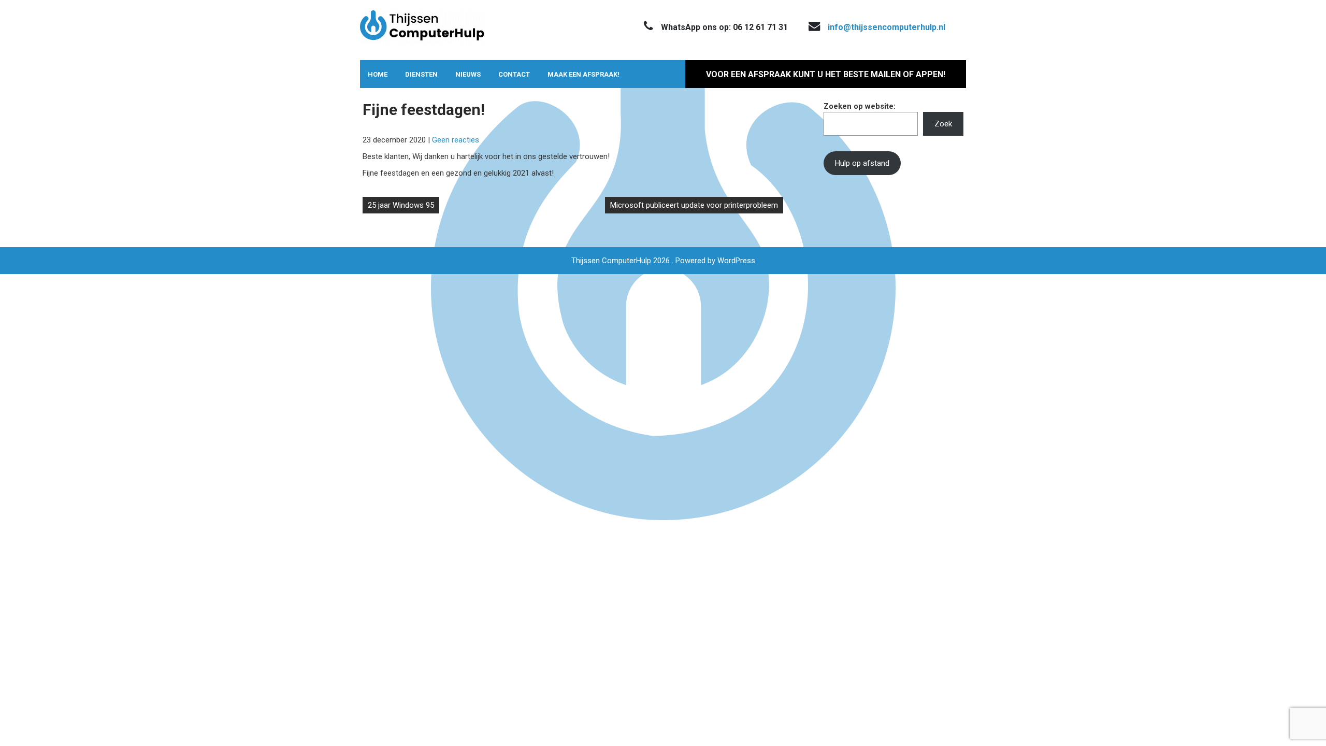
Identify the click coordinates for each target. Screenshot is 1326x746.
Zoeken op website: (860, 106)
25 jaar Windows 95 (401, 205)
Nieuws (468, 74)
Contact (514, 74)
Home (377, 74)
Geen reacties (455, 140)
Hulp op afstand (862, 163)
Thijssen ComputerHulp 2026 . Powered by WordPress (663, 260)
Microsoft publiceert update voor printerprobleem (694, 205)
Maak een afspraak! (583, 74)
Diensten (421, 74)
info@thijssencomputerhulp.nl (886, 27)
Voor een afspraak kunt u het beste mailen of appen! (825, 74)
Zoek (943, 123)
